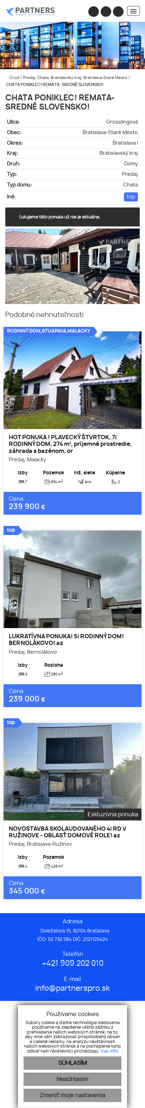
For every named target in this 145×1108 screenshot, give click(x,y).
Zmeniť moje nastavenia (72, 1095)
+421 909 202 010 (72, 963)
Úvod (13, 78)
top (131, 196)
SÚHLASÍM (72, 1063)
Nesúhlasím (72, 1079)
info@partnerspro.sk (72, 988)
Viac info (109, 1051)
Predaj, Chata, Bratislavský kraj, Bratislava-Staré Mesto (75, 78)
